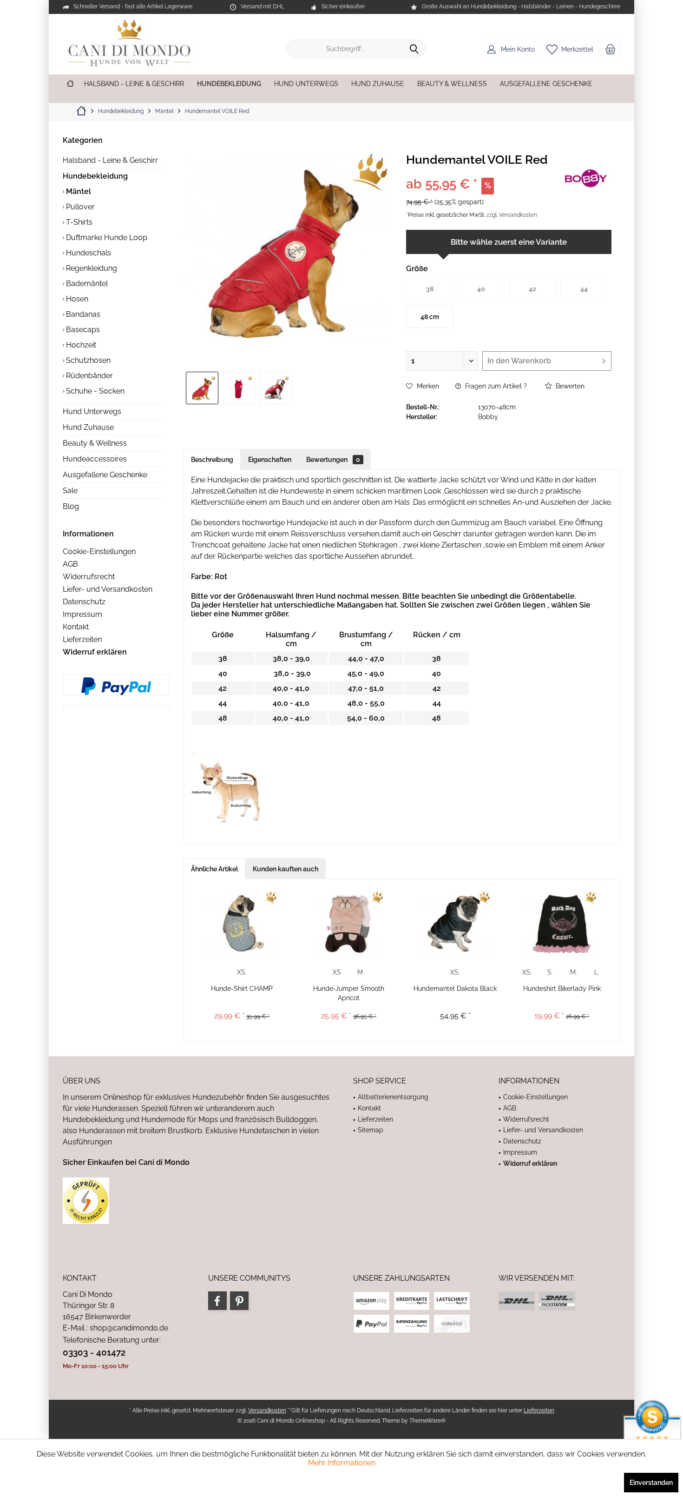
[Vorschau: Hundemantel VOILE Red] (202, 388)
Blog (71, 506)
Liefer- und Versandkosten (107, 589)
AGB (70, 564)
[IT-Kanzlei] (196, 1200)
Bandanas (82, 314)
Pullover (79, 206)
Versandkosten (267, 1410)
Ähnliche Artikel (214, 869)
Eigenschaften (269, 459)
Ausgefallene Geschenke (105, 474)
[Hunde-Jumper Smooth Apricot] (348, 923)
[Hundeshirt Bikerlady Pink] (562, 923)
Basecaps (82, 329)
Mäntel (77, 191)
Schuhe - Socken (94, 391)
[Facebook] (217, 1300)
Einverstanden (651, 1482)
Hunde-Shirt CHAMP (242, 988)
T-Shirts (78, 222)
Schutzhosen (87, 360)
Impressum (82, 614)
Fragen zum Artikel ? (495, 386)
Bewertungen (333, 459)
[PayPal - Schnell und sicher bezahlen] (116, 686)
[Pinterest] (239, 1300)
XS (337, 972)
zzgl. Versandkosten (511, 215)
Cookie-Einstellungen (99, 551)
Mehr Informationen (341, 1462)
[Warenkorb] (610, 49)
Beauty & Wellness (95, 443)
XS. (242, 972)
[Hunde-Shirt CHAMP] (242, 923)
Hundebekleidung (95, 176)
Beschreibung (212, 459)
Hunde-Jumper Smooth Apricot (348, 993)
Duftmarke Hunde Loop (105, 237)
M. (573, 972)
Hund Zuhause (88, 427)
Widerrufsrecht (89, 576)
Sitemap (370, 1130)
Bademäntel (86, 283)
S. (550, 972)
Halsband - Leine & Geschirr (110, 160)
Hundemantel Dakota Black (455, 988)
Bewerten (569, 386)
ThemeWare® (427, 1420)
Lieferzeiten (82, 639)
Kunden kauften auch (285, 869)
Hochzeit (80, 345)
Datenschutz (84, 601)
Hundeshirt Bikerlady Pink (562, 988)
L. (596, 972)
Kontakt (76, 626)
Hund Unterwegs (92, 411)
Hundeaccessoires (95, 458)
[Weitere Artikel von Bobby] (588, 179)
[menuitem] (610, 49)
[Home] (70, 84)
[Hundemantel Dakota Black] (455, 923)
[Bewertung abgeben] (484, 171)
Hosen (76, 298)
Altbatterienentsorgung (393, 1097)
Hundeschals (87, 252)
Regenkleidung (90, 268)
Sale (70, 490)
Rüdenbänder (88, 375)
